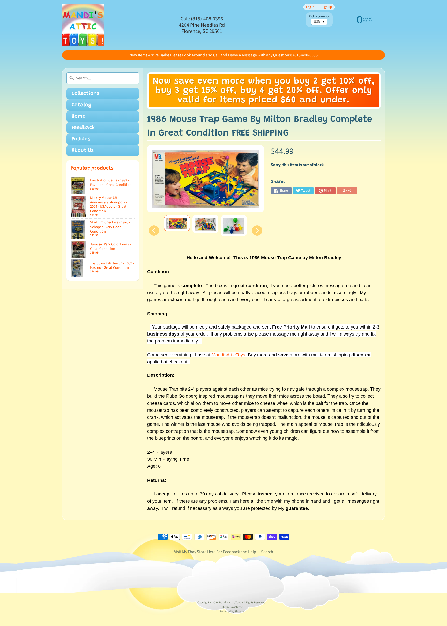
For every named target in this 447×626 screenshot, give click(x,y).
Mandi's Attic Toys (230, 603)
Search (267, 552)
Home (78, 116)
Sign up (327, 7)
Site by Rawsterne (232, 607)
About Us (83, 150)
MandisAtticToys (228, 354)
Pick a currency (319, 16)
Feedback (83, 127)
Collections (85, 93)
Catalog (81, 105)
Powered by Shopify (232, 611)
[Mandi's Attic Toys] (83, 25)
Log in (310, 7)
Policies (81, 139)
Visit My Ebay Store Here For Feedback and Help (215, 552)
